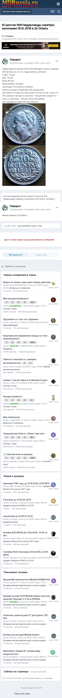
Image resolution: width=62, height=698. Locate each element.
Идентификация (10, 325)
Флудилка (7, 349)
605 (32, 342)
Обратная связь (22, 693)
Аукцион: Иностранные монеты (44, 39)
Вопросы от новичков (20, 288)
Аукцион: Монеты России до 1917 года (20, 541)
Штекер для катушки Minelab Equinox (21, 635)
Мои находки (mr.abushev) (16, 298)
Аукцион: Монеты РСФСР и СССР (18, 505)
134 (32, 458)
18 (31, 437)
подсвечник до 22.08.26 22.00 (18, 516)
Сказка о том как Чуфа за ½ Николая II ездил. (25, 380)
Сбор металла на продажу (19, 454)
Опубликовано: (30, 63)
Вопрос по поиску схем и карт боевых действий (26, 282)
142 (32, 302)
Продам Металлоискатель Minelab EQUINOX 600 (26, 579)
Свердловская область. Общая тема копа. (24, 433)
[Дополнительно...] (57, 61)
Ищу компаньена (11, 417)
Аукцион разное (10, 522)
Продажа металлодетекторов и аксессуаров (24, 585)
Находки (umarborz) (12, 396)
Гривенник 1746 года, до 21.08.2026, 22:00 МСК (26, 483)
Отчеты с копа (9, 309)
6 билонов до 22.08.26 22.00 (17, 500)
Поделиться (16, 255)
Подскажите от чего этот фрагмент (21, 319)
